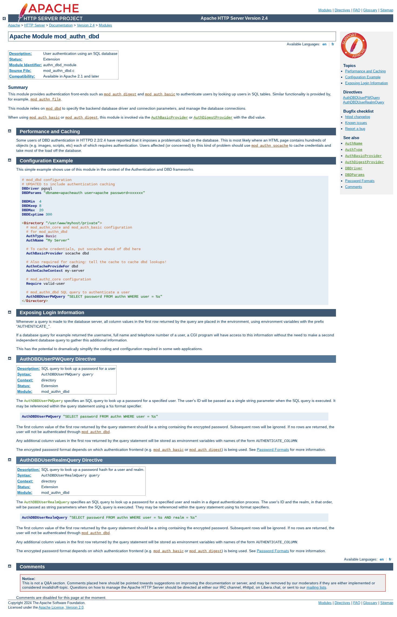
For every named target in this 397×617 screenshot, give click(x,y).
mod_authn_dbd (96, 432)
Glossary (370, 10)
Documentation (61, 25)
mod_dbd (53, 108)
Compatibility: (22, 76)
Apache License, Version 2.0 (61, 607)
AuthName (353, 144)
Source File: (20, 70)
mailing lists (316, 587)
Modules (325, 10)
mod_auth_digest (120, 94)
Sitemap (386, 10)
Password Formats (360, 181)
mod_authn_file (46, 99)
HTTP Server (34, 25)
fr (333, 44)
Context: (25, 380)
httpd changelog (357, 117)
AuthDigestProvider (213, 117)
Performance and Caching (365, 71)
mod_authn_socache (269, 145)
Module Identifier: (25, 65)
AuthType (353, 150)
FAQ (356, 10)
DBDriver (353, 168)
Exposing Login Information (366, 83)
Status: (15, 59)
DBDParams (355, 175)
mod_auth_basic (160, 94)
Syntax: (24, 374)
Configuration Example (363, 77)
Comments (353, 187)
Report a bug (355, 129)
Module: (24, 391)
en (324, 44)
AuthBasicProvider (169, 117)
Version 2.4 (86, 25)
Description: (20, 53)
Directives (342, 10)
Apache (14, 25)
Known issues (356, 123)
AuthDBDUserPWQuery (361, 98)
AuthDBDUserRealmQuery (363, 102)
